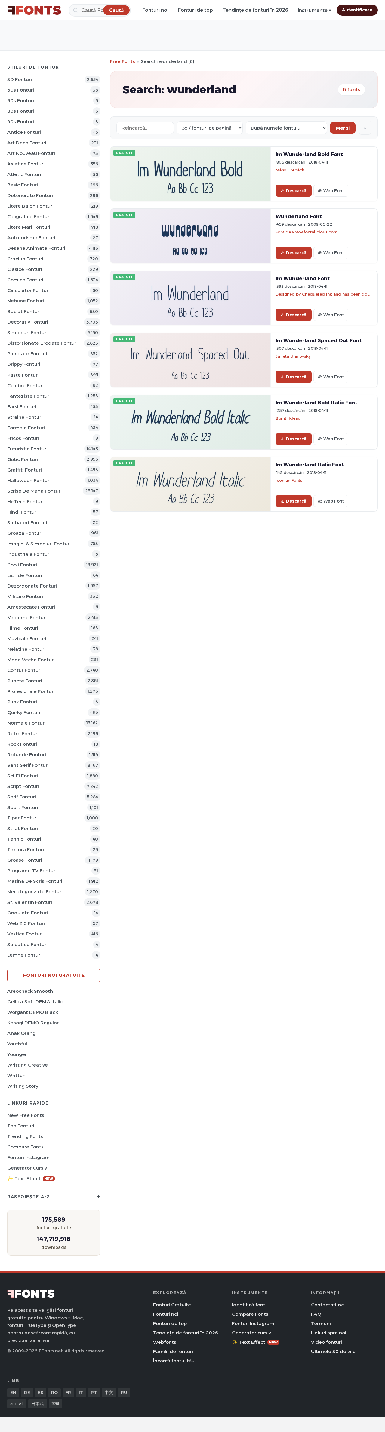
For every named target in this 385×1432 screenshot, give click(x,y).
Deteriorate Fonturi (30, 195)
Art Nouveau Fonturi (31, 153)
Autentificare (357, 10)
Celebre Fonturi (25, 385)
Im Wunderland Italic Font (310, 465)
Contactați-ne (327, 1305)
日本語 (37, 1403)
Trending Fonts (25, 1136)
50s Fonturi (20, 90)
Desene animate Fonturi (36, 248)
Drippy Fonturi (23, 364)
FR (68, 1392)
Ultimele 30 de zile (333, 1351)
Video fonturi (326, 1342)
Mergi (343, 128)
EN (13, 1392)
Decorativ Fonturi (27, 322)
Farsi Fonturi (21, 406)
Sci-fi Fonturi (22, 776)
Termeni (321, 1323)
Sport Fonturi (22, 807)
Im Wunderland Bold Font (309, 154)
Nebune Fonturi (25, 301)
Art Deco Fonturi (26, 143)
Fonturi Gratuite (172, 1305)
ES (40, 1392)
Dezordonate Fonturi (32, 586)
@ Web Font (331, 190)
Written (16, 1075)
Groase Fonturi (24, 860)
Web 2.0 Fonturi (26, 923)
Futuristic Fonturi (27, 449)
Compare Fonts (25, 1147)
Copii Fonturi (22, 565)
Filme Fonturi (22, 628)
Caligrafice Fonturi (29, 216)
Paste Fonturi (23, 375)
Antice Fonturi (24, 132)
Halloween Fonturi (29, 480)
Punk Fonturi (22, 702)
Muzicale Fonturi (26, 638)
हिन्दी (55, 1403)
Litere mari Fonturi (28, 227)
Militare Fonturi (25, 596)
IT (81, 1392)
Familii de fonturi (173, 1351)
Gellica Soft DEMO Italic (35, 1001)
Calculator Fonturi (28, 290)
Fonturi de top (195, 10)
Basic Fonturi (22, 185)
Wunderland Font (299, 216)
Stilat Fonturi (22, 828)
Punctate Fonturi (27, 353)
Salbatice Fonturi (27, 944)
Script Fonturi (23, 786)
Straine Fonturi (24, 417)
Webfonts (164, 1342)
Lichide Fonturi (24, 575)
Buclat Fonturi (24, 311)
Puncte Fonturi (24, 681)
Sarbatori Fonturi (27, 522)
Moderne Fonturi (27, 617)
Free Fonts (122, 61)
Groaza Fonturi (24, 533)
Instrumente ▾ (314, 10)
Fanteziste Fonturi (29, 396)
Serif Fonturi (21, 797)
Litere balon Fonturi (30, 206)
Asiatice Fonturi (26, 164)
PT (94, 1392)
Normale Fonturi (26, 723)
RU (124, 1392)
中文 (109, 1392)
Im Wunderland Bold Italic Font (316, 403)
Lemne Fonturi (24, 955)
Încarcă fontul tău (174, 1361)
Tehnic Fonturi (24, 839)
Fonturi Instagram (28, 1157)
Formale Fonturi (26, 428)
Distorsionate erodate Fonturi (42, 343)
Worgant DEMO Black (32, 1012)
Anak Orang (21, 1033)
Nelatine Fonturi (26, 649)
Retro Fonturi (22, 733)
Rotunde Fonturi (26, 754)
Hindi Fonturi (22, 512)
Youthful (17, 1044)
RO (54, 1392)
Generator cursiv (27, 1168)
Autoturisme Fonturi (31, 237)
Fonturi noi (155, 10)
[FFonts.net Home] (34, 10)
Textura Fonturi (25, 849)
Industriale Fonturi (29, 554)
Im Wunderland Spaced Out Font (319, 340)
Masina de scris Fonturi (34, 881)
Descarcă (296, 190)
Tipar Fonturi (22, 818)
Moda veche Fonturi (31, 660)
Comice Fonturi (25, 280)
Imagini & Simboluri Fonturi (39, 544)
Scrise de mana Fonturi (34, 491)
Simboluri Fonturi (27, 332)
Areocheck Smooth (30, 991)
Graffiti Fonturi (24, 470)
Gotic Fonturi (22, 459)
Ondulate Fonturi (27, 913)
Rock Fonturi (22, 744)
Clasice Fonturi (24, 269)
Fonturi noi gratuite (54, 975)
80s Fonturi (20, 111)
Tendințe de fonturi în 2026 (255, 10)
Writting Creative (27, 1065)
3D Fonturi (19, 79)
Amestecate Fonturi (31, 607)
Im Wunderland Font (303, 278)
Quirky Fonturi (23, 712)
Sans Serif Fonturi (28, 765)
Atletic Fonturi (24, 174)
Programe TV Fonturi (32, 870)
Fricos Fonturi (23, 438)
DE (27, 1392)
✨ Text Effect (30, 1178)
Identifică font (248, 1305)
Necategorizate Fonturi (35, 892)
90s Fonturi (20, 121)
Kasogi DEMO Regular (33, 1023)
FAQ (316, 1314)
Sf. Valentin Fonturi (29, 902)
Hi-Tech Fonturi (25, 501)
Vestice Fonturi (25, 934)
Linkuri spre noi (328, 1333)
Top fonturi (20, 1126)
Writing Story (22, 1086)
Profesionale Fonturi (31, 691)
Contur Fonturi (24, 670)
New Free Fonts (25, 1115)
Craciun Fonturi (25, 259)
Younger (17, 1054)
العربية (16, 1403)
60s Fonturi (20, 100)
